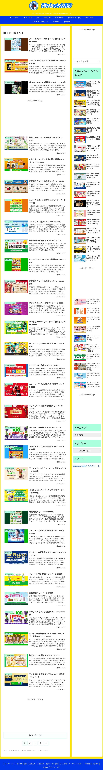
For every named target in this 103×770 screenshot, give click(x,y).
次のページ (35, 735)
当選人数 (32, 764)
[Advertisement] (35, 116)
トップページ (9, 764)
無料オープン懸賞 (52, 764)
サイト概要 (18, 764)
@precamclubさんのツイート (86, 466)
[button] (99, 61)
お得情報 (95, 764)
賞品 (25, 764)
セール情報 (63, 764)
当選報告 (88, 764)
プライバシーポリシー (76, 764)
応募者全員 (40, 764)
